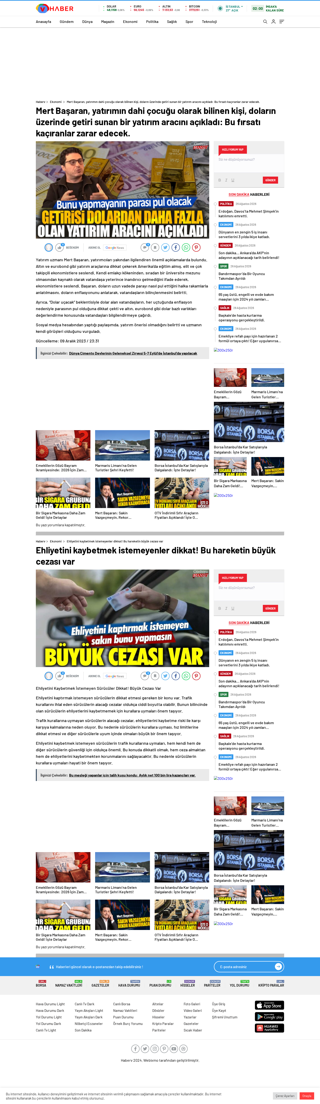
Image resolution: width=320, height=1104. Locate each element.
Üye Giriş (218, 1004)
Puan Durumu (160, 983)
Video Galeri (193, 1010)
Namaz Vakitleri (68, 983)
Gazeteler (100, 983)
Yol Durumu (239, 983)
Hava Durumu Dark (50, 1010)
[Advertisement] (160, 62)
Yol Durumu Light (49, 1017)
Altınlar (158, 1004)
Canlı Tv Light (46, 1030)
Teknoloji (209, 21)
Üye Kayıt (219, 1010)
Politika (152, 21)
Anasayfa (43, 21)
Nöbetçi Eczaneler (89, 1023)
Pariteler (212, 983)
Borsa (41, 983)
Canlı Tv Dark (84, 1004)
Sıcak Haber (193, 1030)
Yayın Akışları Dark (89, 1017)
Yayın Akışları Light (89, 1010)
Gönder (270, 180)
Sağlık (172, 21)
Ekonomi (130, 21)
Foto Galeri (192, 1004)
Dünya (87, 21)
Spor (189, 21)
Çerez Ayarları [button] (285, 1096)
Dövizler (158, 1010)
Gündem (67, 21)
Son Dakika (83, 1030)
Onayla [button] (306, 1096)
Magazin (107, 21)
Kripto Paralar (271, 983)
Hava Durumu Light (50, 1004)
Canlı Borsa (121, 1004)
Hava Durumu (129, 983)
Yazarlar (190, 1017)
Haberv (40, 102)
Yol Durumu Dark (48, 1023)
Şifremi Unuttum (224, 1017)
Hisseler (187, 983)
